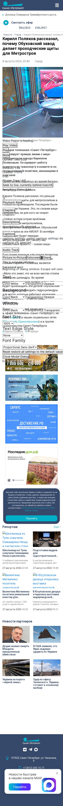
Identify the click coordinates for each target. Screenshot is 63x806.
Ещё (56, 526)
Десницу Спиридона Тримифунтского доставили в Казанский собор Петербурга (33, 14)
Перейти (19, 787)
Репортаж (10, 527)
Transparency (34, 283)
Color (6, 283)
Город (39, 61)
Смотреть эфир (22, 22)
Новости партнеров (17, 621)
